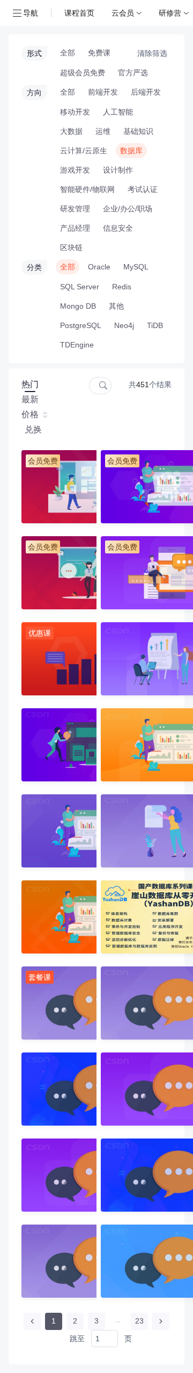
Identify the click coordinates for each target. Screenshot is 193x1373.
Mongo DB (78, 306)
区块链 (71, 247)
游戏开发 (75, 170)
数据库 (131, 150)
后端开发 (146, 92)
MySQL (136, 266)
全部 (67, 52)
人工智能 (118, 112)
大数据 (71, 131)
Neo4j (124, 325)
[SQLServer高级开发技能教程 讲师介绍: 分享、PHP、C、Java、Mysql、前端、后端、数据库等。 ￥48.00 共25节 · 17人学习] (134, 831)
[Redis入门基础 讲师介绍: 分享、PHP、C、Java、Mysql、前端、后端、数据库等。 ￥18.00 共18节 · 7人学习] (54, 745)
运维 (102, 131)
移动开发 (75, 112)
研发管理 (75, 208)
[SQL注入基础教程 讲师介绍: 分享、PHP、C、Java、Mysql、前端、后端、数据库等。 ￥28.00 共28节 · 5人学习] (134, 745)
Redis (121, 286)
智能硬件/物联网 (87, 189)
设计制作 (118, 170)
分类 (34, 267)
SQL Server (79, 286)
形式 (34, 53)
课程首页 (79, 12)
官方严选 (133, 72)
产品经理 (75, 228)
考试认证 (143, 189)
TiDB (155, 325)
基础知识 (138, 131)
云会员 (123, 12)
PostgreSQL (80, 325)
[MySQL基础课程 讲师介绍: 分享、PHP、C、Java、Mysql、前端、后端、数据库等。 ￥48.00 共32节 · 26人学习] (54, 831)
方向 (34, 92)
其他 (116, 306)
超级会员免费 (82, 72)
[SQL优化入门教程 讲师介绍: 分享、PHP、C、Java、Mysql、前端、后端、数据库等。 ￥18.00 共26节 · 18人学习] (54, 917)
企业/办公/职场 (127, 208)
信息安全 (118, 228)
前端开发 (103, 92)
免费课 (99, 52)
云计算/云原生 (83, 150)
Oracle (99, 266)
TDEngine (77, 344)
